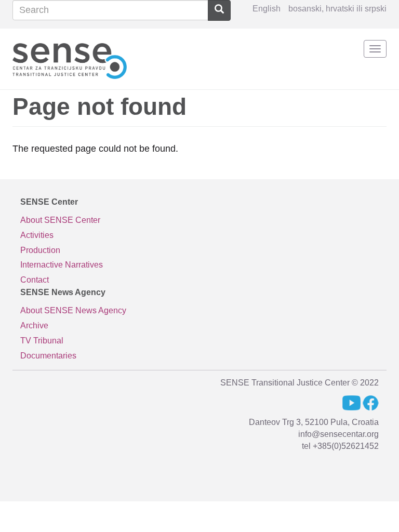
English (266, 8)
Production (40, 250)
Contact (34, 279)
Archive (34, 325)
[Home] (70, 59)
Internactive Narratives (61, 264)
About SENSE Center (60, 220)
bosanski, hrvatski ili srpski (337, 8)
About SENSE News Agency (73, 310)
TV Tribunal (41, 340)
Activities (37, 235)
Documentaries (48, 355)
